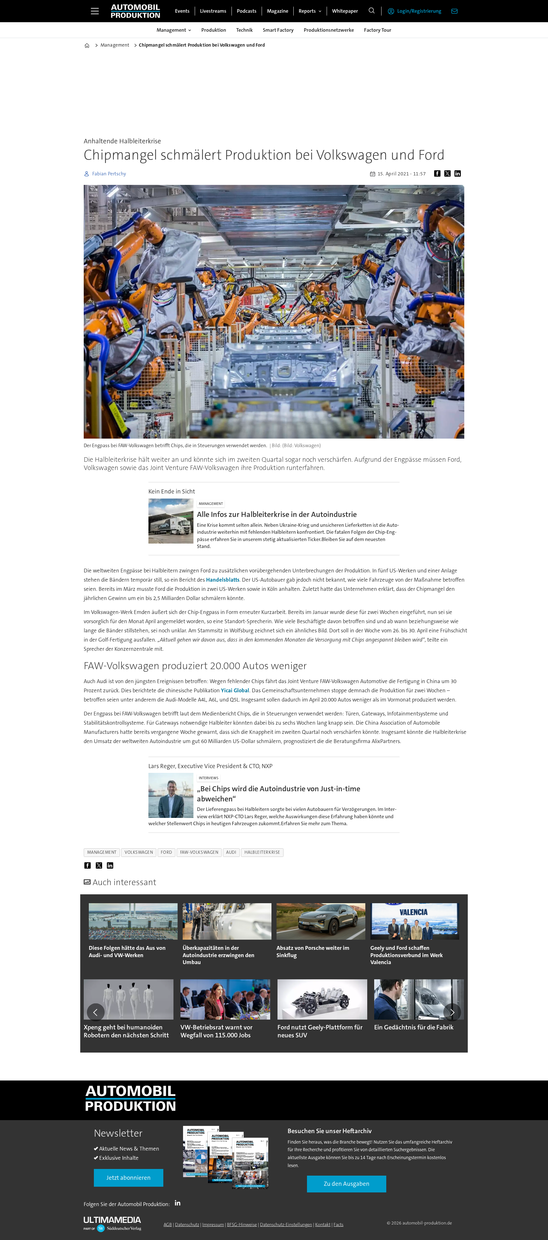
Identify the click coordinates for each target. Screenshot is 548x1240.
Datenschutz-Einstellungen (286, 1224)
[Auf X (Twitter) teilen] (448, 174)
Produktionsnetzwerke (329, 30)
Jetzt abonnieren (129, 1178)
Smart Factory (278, 30)
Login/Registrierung (419, 11)
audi (231, 852)
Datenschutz (187, 1224)
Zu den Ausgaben (346, 1184)
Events (182, 11)
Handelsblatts (222, 579)
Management (171, 30)
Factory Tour (377, 30)
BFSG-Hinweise (242, 1224)
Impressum (213, 1224)
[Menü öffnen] (95, 11)
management (102, 852)
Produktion (213, 30)
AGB (168, 1224)
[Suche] (371, 11)
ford (166, 852)
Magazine (277, 11)
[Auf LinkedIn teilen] (459, 174)
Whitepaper (345, 11)
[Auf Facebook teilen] (438, 174)
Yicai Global (235, 690)
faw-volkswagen (199, 852)
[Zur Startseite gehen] (135, 11)
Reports (307, 11)
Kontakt (322, 1224)
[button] (96, 1012)
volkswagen (139, 852)
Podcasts (247, 11)
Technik (244, 30)
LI (179, 1203)
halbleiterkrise (262, 852)
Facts (338, 1224)
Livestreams (213, 11)
